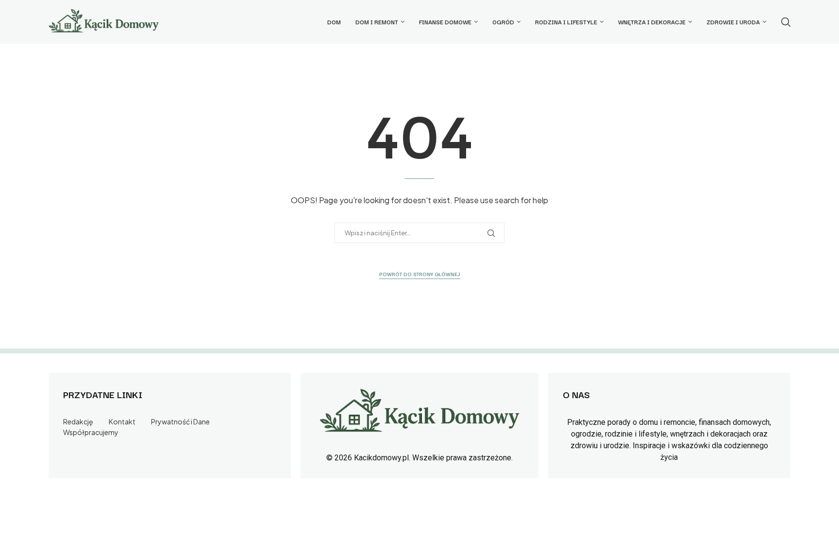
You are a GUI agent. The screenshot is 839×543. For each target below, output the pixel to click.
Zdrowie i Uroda (733, 21)
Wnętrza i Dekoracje (652, 21)
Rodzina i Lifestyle (566, 21)
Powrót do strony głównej (419, 274)
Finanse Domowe (445, 21)
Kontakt (122, 421)
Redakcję (78, 421)
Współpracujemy (90, 432)
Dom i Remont (376, 21)
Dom (334, 21)
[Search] (785, 22)
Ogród (503, 21)
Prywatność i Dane (180, 421)
